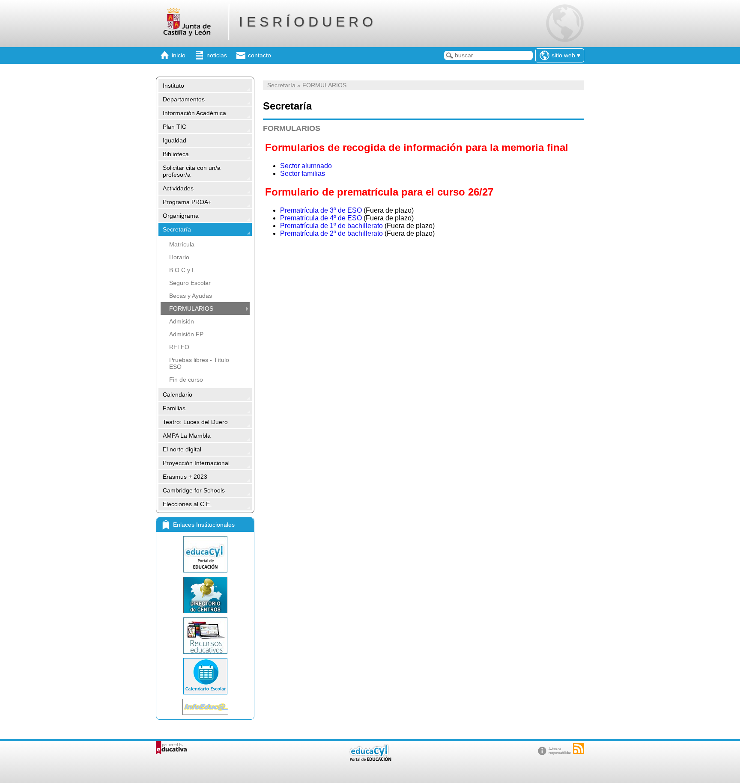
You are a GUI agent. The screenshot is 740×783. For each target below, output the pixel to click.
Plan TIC (174, 126)
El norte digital (182, 449)
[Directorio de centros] (205, 595)
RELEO (179, 347)
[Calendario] (205, 676)
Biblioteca (176, 154)
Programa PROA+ (187, 202)
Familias (174, 408)
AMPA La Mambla (187, 435)
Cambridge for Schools (194, 490)
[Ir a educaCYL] (370, 759)
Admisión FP (186, 334)
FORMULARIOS (191, 308)
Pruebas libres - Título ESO (199, 363)
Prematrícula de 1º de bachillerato (331, 225)
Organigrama (181, 215)
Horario (179, 257)
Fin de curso (186, 379)
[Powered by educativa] (171, 747)
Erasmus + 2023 (185, 476)
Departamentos (184, 99)
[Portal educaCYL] (205, 554)
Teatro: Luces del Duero (195, 421)
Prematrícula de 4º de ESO (321, 218)
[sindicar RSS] (578, 748)
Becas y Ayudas (190, 295)
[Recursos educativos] (205, 635)
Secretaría (177, 229)
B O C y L (182, 270)
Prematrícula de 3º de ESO (321, 210)
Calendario (177, 394)
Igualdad (174, 140)
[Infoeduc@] (205, 707)
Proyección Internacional (196, 463)
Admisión (181, 321)
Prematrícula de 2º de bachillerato (331, 233)
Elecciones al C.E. (187, 504)
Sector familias (302, 173)
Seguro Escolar (190, 282)
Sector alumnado (306, 165)
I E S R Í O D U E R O (306, 22)
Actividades (178, 188)
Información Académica (194, 113)
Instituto (173, 85)
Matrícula (181, 244)
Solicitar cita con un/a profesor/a (192, 171)
